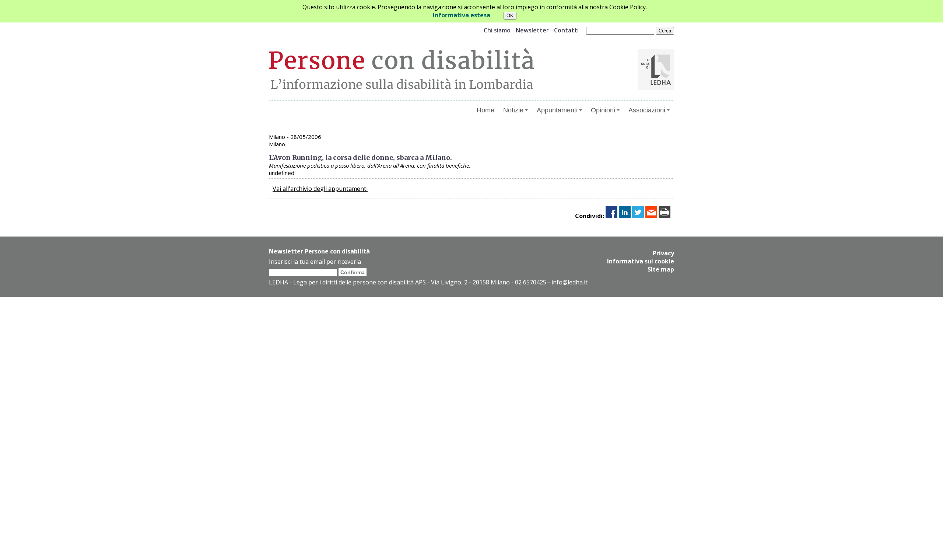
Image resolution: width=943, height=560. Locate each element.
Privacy (663, 253)
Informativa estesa (461, 15)
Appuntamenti (557, 110)
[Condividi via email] (651, 216)
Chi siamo (497, 30)
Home (485, 110)
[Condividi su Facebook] (611, 216)
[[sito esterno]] (656, 88)
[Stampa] (664, 216)
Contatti (566, 30)
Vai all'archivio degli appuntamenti (320, 189)
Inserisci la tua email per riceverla (315, 262)
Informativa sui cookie (640, 261)
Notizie (513, 110)
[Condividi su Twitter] (638, 216)
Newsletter (532, 30)
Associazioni (646, 110)
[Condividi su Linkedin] (625, 216)
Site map (661, 269)
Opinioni (603, 110)
